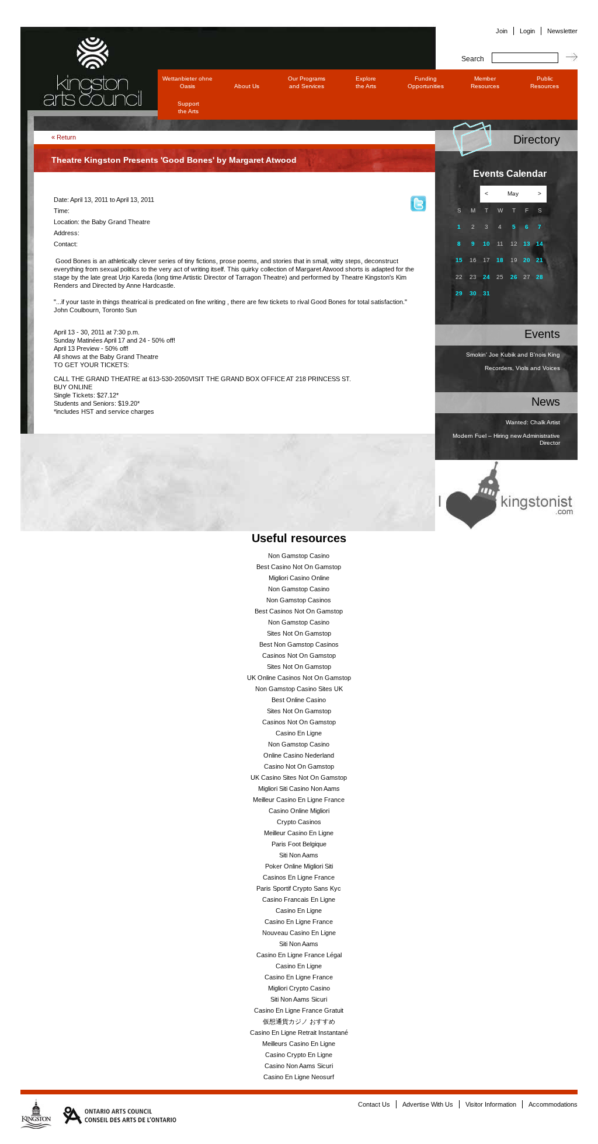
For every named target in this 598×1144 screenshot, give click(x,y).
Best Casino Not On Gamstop (298, 566)
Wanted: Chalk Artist (533, 422)
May (513, 193)
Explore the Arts (366, 82)
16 (473, 260)
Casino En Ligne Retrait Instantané (299, 1032)
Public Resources (544, 82)
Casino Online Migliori (299, 810)
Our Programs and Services (306, 82)
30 (473, 293)
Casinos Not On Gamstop (299, 655)
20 (526, 260)
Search (472, 59)
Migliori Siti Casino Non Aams (299, 788)
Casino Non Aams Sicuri (299, 1065)
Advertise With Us (427, 1104)
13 (526, 243)
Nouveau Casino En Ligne (299, 932)
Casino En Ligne (299, 733)
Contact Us (374, 1104)
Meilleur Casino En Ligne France (299, 799)
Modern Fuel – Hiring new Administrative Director (506, 440)
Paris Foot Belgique (299, 843)
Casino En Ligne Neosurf (298, 1076)
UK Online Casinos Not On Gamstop (299, 677)
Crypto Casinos (299, 821)
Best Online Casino (299, 699)
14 (539, 243)
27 (526, 277)
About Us (246, 86)
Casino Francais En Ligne (298, 899)
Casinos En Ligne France (299, 877)
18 (499, 260)
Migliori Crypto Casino (299, 988)
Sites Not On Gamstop (299, 633)
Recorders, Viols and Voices (522, 368)
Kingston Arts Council (81, 55)
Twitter (418, 204)
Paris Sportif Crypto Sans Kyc (298, 888)
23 (473, 277)
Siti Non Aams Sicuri (298, 999)
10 (486, 243)
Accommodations (553, 1104)
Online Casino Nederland (298, 755)
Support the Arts (188, 107)
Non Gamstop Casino (298, 555)
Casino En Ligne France (299, 921)
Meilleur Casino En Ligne (298, 832)
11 (500, 243)
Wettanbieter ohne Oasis (187, 82)
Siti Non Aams (298, 855)
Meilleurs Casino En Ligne (298, 1043)
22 (459, 277)
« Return (63, 137)
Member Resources (485, 82)
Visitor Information (490, 1104)
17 (486, 260)
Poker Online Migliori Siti (299, 866)
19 (513, 260)
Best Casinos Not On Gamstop (299, 611)
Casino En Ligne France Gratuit (298, 1010)
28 (539, 277)
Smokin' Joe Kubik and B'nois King (513, 354)
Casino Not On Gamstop (299, 766)
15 (459, 260)
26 (513, 277)
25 (499, 277)
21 (539, 260)
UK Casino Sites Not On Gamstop (299, 777)
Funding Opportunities (426, 82)
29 (459, 293)
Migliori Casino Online (299, 577)
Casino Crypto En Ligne (298, 1054)
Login (527, 30)
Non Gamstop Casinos (298, 600)
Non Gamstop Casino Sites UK (299, 688)
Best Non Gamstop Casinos (299, 644)
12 (513, 243)
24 (486, 277)
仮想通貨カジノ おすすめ (299, 1021)
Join (501, 30)
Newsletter (562, 30)
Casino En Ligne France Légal (299, 954)
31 (486, 293)
